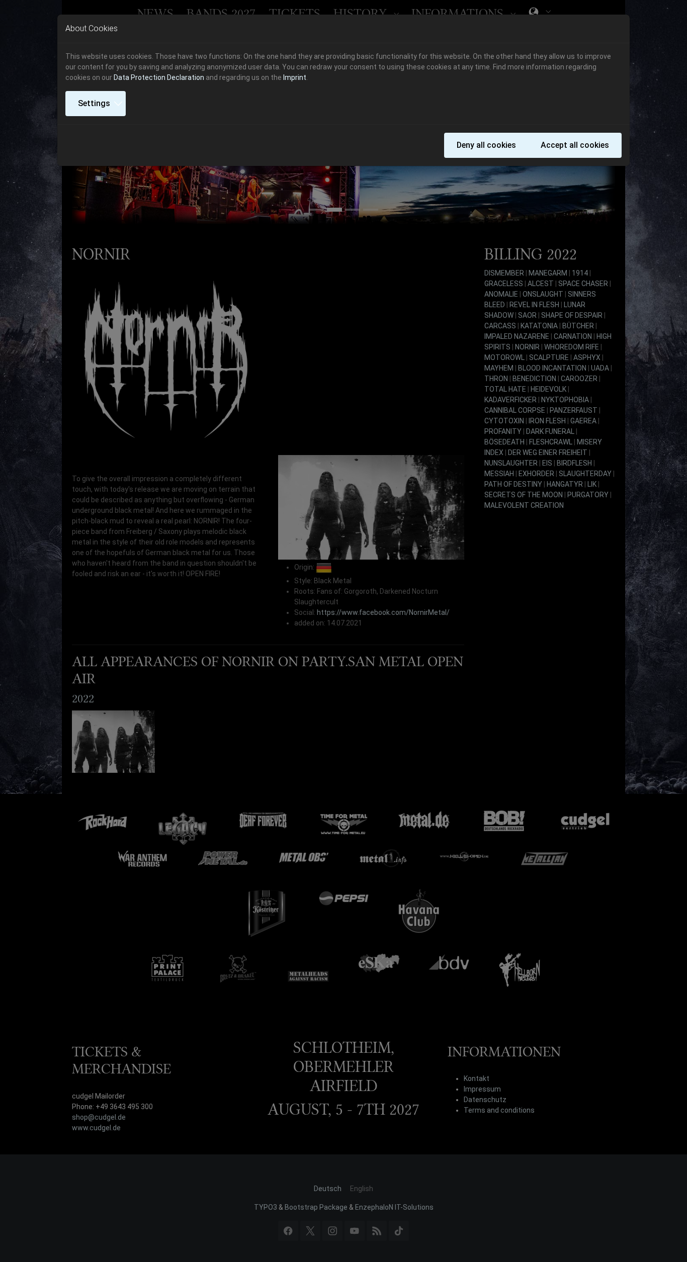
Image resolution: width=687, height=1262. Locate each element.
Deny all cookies (486, 145)
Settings (94, 103)
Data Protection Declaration (159, 77)
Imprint (294, 77)
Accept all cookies (575, 145)
